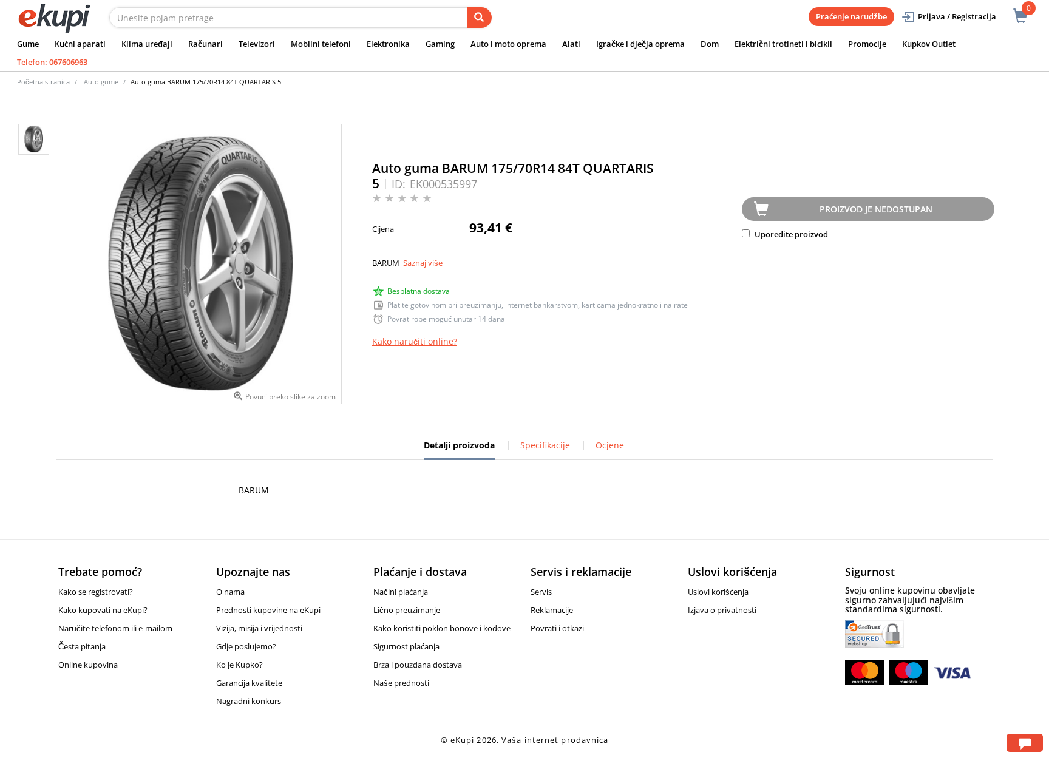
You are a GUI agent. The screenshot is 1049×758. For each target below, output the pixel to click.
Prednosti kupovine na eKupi (268, 609)
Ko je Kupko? (239, 664)
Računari (205, 43)
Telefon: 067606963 (52, 61)
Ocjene (610, 445)
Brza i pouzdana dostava (417, 664)
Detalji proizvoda (459, 449)
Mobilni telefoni (321, 43)
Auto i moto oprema (508, 43)
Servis (541, 591)
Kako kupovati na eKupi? (103, 609)
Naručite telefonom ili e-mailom (115, 628)
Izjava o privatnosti (722, 609)
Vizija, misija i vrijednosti (259, 628)
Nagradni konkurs (248, 700)
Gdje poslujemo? (246, 646)
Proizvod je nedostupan (876, 209)
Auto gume (101, 81)
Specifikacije (545, 445)
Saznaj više (423, 262)
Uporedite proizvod (790, 234)
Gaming (440, 43)
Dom (710, 43)
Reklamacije (552, 609)
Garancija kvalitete (249, 682)
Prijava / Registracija (957, 16)
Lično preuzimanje (406, 609)
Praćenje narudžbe (851, 16)
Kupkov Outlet (929, 43)
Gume (28, 43)
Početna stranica (43, 81)
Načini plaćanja (400, 591)
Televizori (257, 43)
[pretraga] (479, 17)
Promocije (867, 43)
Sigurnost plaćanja (406, 646)
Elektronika (388, 43)
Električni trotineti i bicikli (783, 43)
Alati (571, 43)
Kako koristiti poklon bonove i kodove (442, 628)
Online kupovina (88, 664)
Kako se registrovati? (95, 591)
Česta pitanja (82, 646)
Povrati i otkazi (557, 628)
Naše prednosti (401, 682)
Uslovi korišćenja (718, 591)
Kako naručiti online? (414, 341)
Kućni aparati (80, 43)
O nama (230, 591)
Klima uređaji (146, 43)
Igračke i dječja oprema (640, 43)
